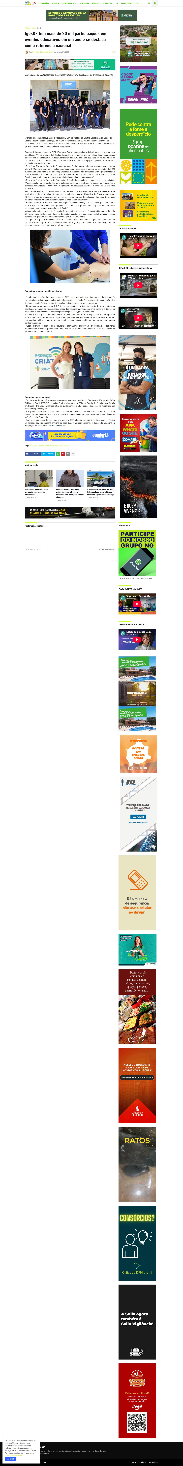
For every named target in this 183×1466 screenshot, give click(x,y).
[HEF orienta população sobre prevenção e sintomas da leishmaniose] (39, 478)
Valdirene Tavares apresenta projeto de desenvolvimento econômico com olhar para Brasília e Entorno (70, 493)
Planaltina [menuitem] (107, 3)
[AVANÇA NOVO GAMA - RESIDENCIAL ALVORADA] (138, 44)
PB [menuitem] (117, 3)
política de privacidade (13, 1455)
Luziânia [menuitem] (55, 3)
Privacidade (153, 1462)
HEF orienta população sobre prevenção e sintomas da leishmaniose (36, 492)
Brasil (39, 28)
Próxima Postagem (106, 549)
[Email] (68, 454)
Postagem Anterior (33, 549)
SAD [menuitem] (137, 3)
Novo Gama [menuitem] (84, 3)
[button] (149, 3)
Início (134, 1462)
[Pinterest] (63, 454)
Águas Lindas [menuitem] (126, 3)
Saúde (66, 446)
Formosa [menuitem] (95, 3)
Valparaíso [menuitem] (44, 3)
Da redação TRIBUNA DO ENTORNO (49, 446)
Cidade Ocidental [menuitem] (69, 3)
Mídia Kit (142, 1462)
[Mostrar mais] (73, 454)
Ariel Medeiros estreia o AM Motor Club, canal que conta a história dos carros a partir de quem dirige (101, 492)
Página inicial (30, 28)
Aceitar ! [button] (10, 1459)
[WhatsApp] (58, 454)
